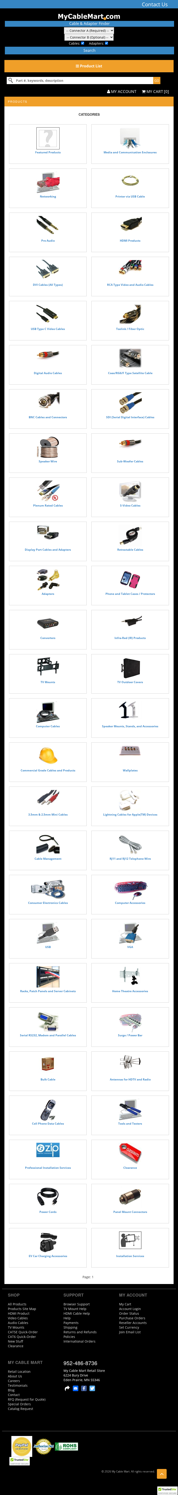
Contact (14, 1395)
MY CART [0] (157, 91)
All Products (17, 1304)
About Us (15, 1376)
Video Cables (18, 1318)
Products (17, 101)
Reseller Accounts (133, 1322)
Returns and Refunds (80, 1332)
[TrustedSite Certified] (167, 1490)
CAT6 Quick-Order (22, 1336)
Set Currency (129, 1327)
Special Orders (19, 1404)
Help (67, 1318)
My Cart (125, 1304)
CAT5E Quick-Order (23, 1332)
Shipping (70, 1327)
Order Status (129, 1313)
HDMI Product (18, 1313)
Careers (14, 1381)
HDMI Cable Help (77, 1313)
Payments (71, 1322)
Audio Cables (18, 1322)
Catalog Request (20, 1408)
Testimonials (18, 1385)
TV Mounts (16, 1327)
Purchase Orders (132, 1318)
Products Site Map (22, 1309)
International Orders (79, 1341)
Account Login (130, 1309)
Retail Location (19, 1371)
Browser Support (77, 1304)
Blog (11, 1390)
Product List (90, 66)
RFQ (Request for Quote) (26, 1399)
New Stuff (15, 1341)
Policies (69, 1336)
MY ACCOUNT (123, 91)
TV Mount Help (75, 1309)
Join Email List (130, 1332)
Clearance (15, 1346)
